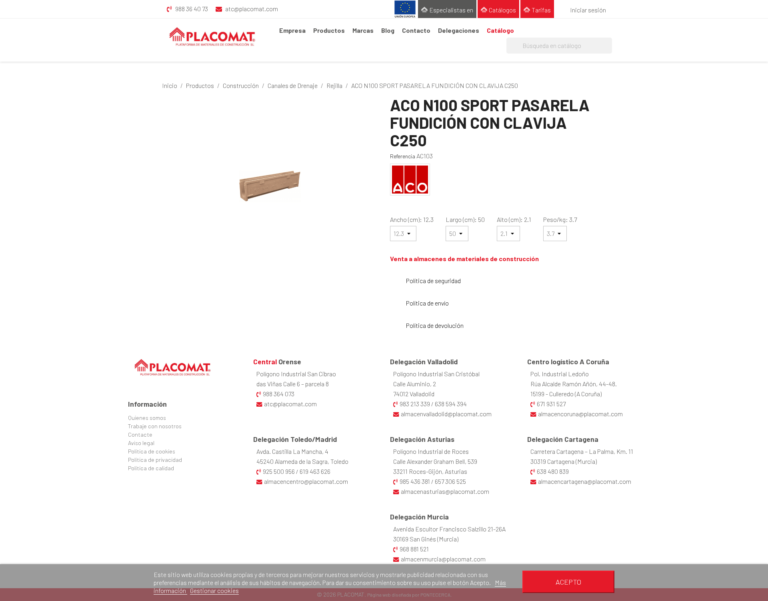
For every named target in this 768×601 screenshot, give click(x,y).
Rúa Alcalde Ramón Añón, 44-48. (573, 383)
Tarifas (541, 10)
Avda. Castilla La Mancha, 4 (292, 451)
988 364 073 (278, 393)
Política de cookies (151, 451)
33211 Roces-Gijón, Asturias (430, 471)
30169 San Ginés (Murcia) (425, 539)
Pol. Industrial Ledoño (559, 373)
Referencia (402, 156)
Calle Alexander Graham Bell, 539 (435, 461)
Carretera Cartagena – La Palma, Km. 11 (581, 451)
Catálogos (502, 10)
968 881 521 (414, 549)
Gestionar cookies (214, 590)
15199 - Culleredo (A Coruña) (566, 393)
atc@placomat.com (290, 403)
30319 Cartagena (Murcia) (563, 461)
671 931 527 (551, 403)
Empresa (292, 30)
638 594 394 (451, 403)
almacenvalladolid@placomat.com (446, 413)
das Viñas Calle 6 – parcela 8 (292, 383)
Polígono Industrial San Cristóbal (436, 373)
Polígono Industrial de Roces (431, 451)
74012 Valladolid (413, 393)
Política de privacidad (155, 459)
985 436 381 (415, 481)
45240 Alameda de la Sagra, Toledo (302, 461)
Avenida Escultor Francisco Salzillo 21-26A (449, 529)
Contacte (140, 434)
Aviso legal (141, 442)
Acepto (568, 581)
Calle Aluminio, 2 (414, 383)
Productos (329, 30)
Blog (387, 30)
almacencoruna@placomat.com (580, 413)
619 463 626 (315, 471)
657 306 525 (450, 481)
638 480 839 (553, 471)
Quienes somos (147, 417)
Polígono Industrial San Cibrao (296, 373)
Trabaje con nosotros (155, 426)
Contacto (416, 30)
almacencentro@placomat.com (306, 481)
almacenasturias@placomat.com (445, 491)
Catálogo (500, 30)
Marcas (363, 30)
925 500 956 (279, 471)
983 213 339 (415, 403)
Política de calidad (151, 468)
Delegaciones (458, 30)
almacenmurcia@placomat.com (443, 559)
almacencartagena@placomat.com (584, 481)
